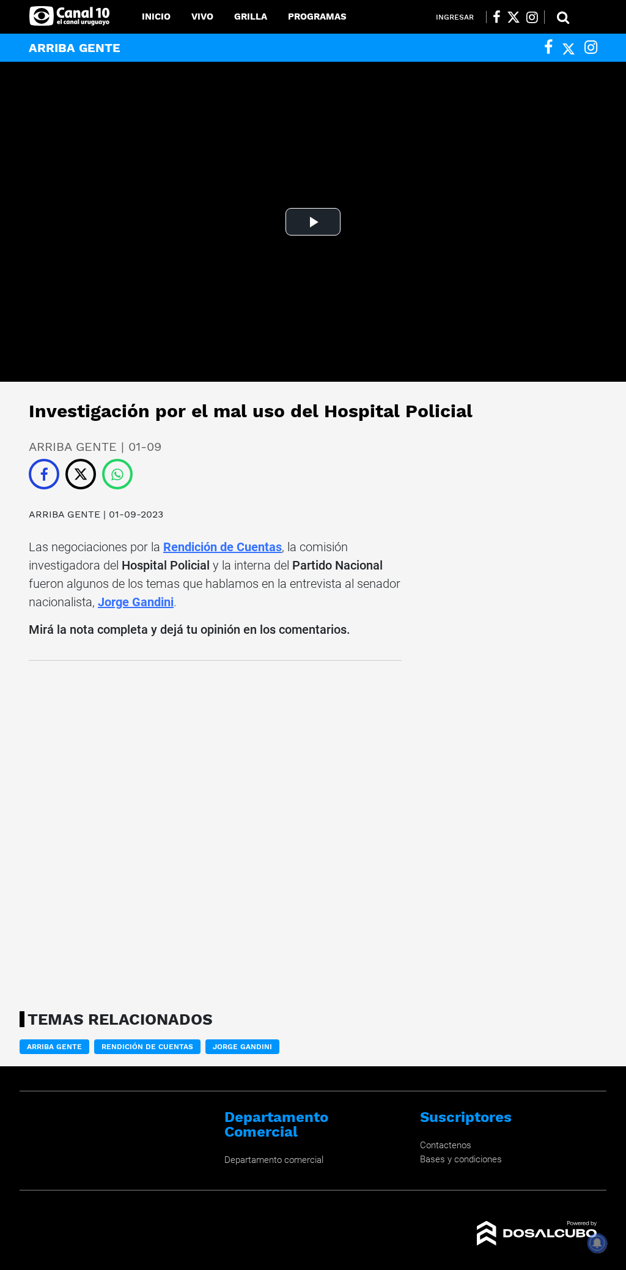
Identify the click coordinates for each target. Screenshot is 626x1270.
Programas (317, 16)
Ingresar (455, 17)
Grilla (250, 16)
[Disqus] (215, 832)
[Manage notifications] (597, 1243)
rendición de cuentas (147, 1046)
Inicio (156, 16)
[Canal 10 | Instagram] (532, 17)
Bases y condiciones (461, 1159)
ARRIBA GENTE (64, 514)
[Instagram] (590, 47)
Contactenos (445, 1145)
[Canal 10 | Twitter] (513, 17)
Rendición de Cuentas (222, 547)
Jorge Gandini (136, 602)
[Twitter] (568, 47)
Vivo (202, 16)
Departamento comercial (273, 1159)
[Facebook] (548, 47)
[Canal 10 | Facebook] (497, 17)
